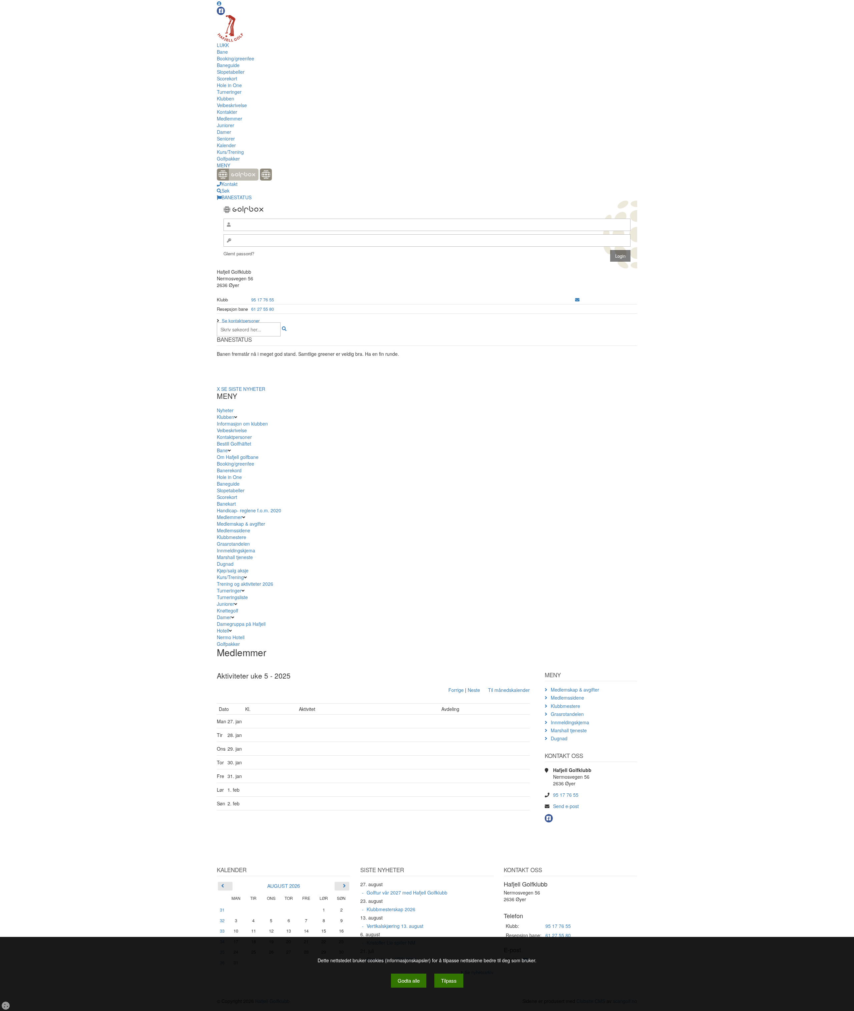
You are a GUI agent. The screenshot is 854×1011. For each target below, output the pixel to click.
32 (222, 920)
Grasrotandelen (233, 543)
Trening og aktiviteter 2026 (245, 583)
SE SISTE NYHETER (243, 389)
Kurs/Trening (230, 152)
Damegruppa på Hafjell (241, 623)
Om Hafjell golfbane (238, 457)
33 (222, 931)
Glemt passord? (239, 253)
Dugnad (225, 563)
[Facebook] (221, 11)
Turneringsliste (232, 597)
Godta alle (409, 980)
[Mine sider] (219, 3)
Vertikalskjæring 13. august (395, 926)
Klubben (225, 98)
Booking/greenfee (235, 58)
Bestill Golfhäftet (234, 443)
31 (222, 910)
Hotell (223, 630)
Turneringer (229, 91)
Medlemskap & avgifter (241, 523)
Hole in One (229, 85)
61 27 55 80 (262, 309)
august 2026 (283, 885)
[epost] (577, 299)
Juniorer (225, 125)
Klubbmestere (231, 537)
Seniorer (226, 138)
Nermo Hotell (231, 637)
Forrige (456, 690)
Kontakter (227, 111)
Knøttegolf (227, 610)
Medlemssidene (233, 530)
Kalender (226, 145)
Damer (224, 132)
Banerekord (229, 470)
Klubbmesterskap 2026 (391, 909)
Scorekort (227, 78)
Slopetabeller (231, 71)
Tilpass (449, 980)
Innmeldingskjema (236, 550)
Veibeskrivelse (232, 105)
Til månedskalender (509, 690)
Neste (474, 690)
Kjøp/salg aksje (233, 570)
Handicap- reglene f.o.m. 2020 (249, 510)
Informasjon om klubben (242, 423)
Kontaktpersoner (234, 437)
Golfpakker (228, 158)
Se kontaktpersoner (241, 320)
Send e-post (566, 806)
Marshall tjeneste (235, 557)
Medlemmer (229, 118)
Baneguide (228, 65)
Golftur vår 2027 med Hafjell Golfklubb (407, 892)
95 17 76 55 (262, 299)
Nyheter (225, 410)
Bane (222, 51)
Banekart (226, 503)
